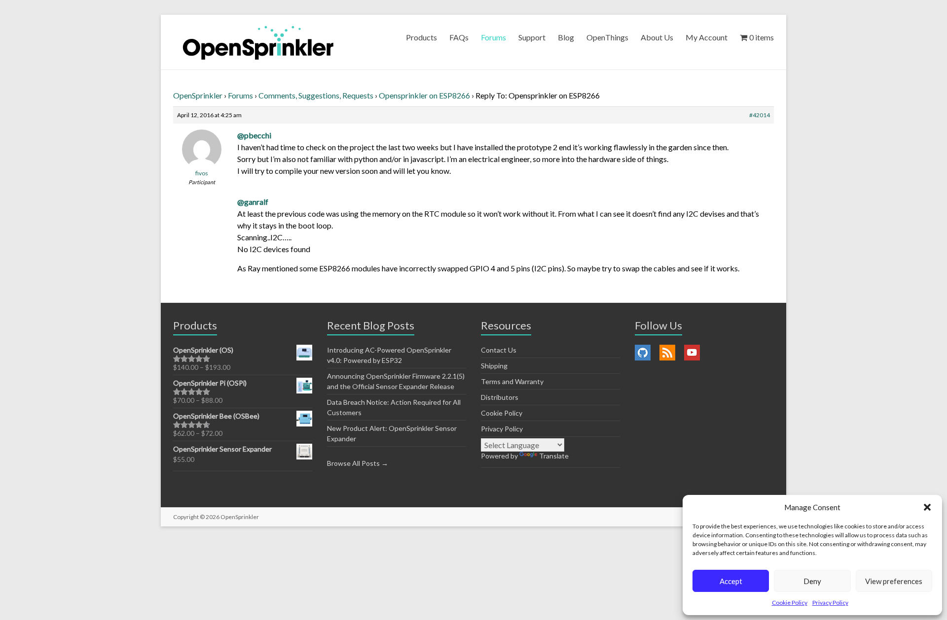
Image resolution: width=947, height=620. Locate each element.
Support (532, 37)
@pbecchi (254, 135)
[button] (927, 507)
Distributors (499, 397)
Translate (554, 456)
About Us (657, 37)
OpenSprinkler (197, 95)
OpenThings (607, 37)
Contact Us (498, 350)
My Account (707, 37)
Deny (812, 581)
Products (421, 37)
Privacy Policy (830, 602)
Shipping (494, 365)
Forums (493, 37)
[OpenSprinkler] (258, 42)
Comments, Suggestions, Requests (315, 95)
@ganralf (252, 201)
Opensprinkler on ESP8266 (424, 95)
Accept (731, 581)
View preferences (893, 581)
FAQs (459, 37)
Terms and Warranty (512, 381)
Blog (566, 37)
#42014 (759, 115)
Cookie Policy (789, 602)
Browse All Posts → (357, 463)
